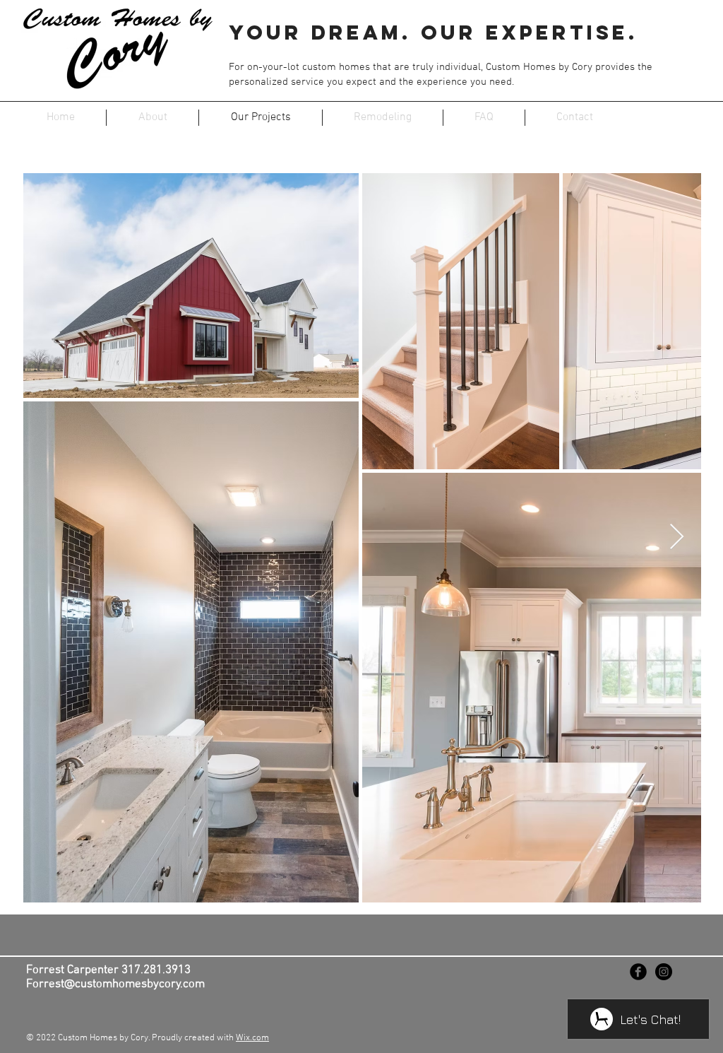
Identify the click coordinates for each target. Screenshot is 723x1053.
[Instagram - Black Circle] (663, 971)
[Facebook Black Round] (638, 971)
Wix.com (252, 1038)
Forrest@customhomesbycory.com (115, 984)
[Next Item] (677, 537)
